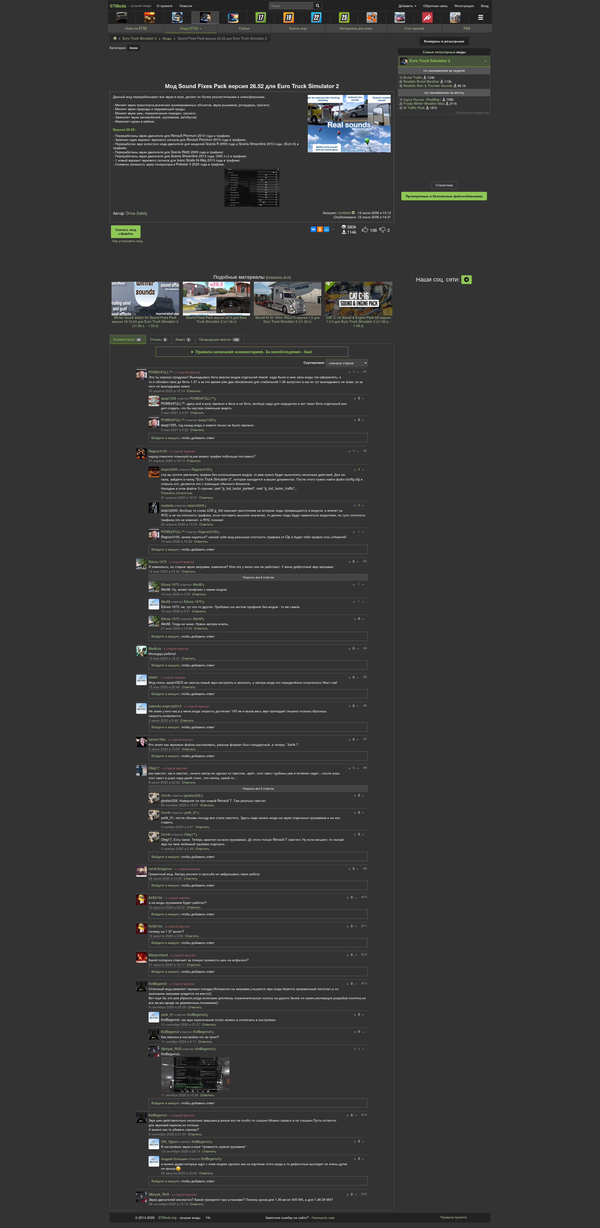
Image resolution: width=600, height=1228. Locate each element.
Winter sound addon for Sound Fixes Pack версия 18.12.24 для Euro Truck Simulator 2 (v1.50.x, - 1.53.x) (145, 321)
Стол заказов (414, 28)
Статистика (444, 185)
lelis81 (153, 677)
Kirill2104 (155, 898)
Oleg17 (154, 768)
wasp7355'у (207, 420)
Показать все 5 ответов (258, 788)
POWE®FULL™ (160, 372)
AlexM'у (198, 584)
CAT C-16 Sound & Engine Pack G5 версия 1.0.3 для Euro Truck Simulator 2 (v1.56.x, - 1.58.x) (358, 321)
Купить (298, 28)
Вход (484, 5)
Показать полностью (176, 492)
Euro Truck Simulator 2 (140, 38)
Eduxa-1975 (158, 562)
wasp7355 (168, 398)
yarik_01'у (191, 813)
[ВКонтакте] (313, 229)
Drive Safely (136, 213)
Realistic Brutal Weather (421, 81)
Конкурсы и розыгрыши (444, 41)
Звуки (133, 48)
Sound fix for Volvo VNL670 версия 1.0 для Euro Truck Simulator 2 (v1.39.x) (287, 319)
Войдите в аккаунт (165, 437)
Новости (186, 5)
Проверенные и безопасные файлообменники (444, 196)
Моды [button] (189, 28)
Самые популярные (439, 51)
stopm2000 (169, 469)
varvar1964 (157, 739)
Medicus (155, 648)
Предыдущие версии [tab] (219, 339)
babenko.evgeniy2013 (165, 706)
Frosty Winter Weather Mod (423, 103)
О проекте (164, 5)
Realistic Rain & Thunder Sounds (427, 85)
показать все (278, 277)
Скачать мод (125, 231)
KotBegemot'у (198, 1015)
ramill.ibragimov (160, 869)
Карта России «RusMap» (422, 99)
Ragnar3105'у (201, 469)
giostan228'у (193, 795)
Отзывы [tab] (158, 339)
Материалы (356, 28)
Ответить (194, 390)
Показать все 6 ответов (258, 577)
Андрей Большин (174, 1159)
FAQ (467, 28)
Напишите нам (323, 1217)
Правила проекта (453, 1217)
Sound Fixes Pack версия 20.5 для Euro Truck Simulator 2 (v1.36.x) (216, 319)
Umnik (165, 795)
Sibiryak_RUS (171, 1049)
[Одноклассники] (320, 229)
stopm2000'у (197, 505)
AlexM (165, 602)
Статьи (244, 28)
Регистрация (464, 5)
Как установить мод (127, 240)
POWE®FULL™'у (203, 398)
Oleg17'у (190, 834)
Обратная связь (435, 5)
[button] (444, 61)
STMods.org (167, 1217)
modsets (344, 212)
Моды (167, 38)
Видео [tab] (182, 339)
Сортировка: (314, 363)
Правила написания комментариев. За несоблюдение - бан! (253, 351)
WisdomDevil (158, 955)
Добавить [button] (406, 5)
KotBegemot (158, 984)
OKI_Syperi (169, 1142)
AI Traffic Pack (414, 107)
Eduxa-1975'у (194, 602)
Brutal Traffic (412, 77)
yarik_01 (167, 1015)
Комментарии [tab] (126, 339)
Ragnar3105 (158, 451)
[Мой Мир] (326, 229)
